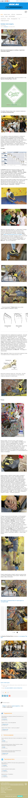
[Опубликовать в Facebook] (5, 696)
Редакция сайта (5, 724)
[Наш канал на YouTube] (7, 1)
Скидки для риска (5, 20)
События (13, 14)
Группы (2, 16)
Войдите (4, 705)
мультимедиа (12, 16)
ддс (6, 686)
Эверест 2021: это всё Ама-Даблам (9, 722)
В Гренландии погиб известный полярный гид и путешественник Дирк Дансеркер (11, 751)
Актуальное (3, 18)
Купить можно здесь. (5, 682)
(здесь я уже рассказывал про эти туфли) (12, 234)
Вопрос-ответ (7, 14)
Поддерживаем (8, 713)
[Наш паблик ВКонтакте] (1, 1)
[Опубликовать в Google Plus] (9, 696)
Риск (2, 14)
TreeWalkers (4, 765)
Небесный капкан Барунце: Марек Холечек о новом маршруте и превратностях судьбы (12, 745)
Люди (6, 16)
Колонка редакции (8, 735)
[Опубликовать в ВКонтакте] (2, 696)
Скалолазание (3, 25)
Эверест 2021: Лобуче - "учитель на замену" (10, 727)
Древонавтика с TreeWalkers (7, 774)
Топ (19, 18)
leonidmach (6, 26)
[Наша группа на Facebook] (2, 1)
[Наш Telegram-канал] (8, 1)
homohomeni (4, 719)
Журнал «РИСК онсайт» (6, 787)
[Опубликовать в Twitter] (7, 696)
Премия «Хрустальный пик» (6, 789)
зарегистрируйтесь (16, 705)
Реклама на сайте (4, 788)
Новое (8, 18)
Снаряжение (19, 14)
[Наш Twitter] (4, 1)
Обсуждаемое (14, 18)
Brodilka (3, 740)
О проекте (3, 791)
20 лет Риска (3, 792)
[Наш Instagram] (5, 1)
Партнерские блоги (9, 759)
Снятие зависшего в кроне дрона (8, 769)
